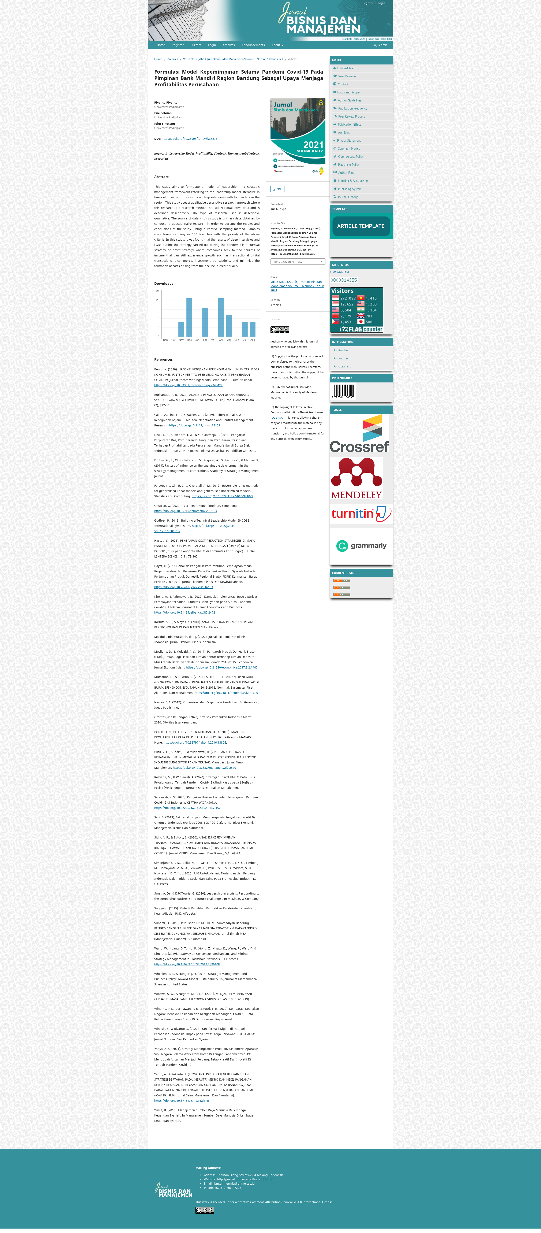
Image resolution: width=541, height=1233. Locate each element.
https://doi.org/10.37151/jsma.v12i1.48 (182, 1101)
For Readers (340, 350)
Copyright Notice (349, 148)
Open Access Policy (350, 156)
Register (178, 45)
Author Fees (346, 172)
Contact (343, 84)
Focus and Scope (348, 92)
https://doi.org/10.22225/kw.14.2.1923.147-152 (187, 808)
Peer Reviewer (347, 76)
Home (161, 45)
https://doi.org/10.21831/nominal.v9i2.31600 (226, 693)
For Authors (340, 358)
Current (195, 45)
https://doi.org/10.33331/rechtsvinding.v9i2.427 (188, 385)
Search (382, 45)
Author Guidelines (349, 100)
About (276, 45)
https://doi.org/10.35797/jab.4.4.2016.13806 (195, 742)
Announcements (253, 45)
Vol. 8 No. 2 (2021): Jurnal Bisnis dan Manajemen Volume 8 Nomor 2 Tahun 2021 (233, 59)
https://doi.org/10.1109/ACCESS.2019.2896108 (187, 964)
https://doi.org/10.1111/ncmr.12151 (194, 425)
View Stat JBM (339, 272)
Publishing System (350, 189)
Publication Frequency (352, 108)
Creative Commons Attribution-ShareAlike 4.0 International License (285, 1202)
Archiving (344, 132)
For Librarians (342, 366)
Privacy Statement (349, 140)
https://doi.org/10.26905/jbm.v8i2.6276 (189, 139)
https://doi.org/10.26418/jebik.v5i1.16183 (183, 587)
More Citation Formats (287, 261)
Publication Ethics (349, 124)
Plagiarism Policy (348, 164)
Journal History (348, 197)
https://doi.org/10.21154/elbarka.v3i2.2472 (184, 612)
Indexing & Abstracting (353, 180)
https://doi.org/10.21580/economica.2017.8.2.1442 (222, 667)
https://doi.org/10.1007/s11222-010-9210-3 (222, 496)
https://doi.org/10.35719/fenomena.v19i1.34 (185, 511)
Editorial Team (346, 68)
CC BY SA (277, 417)
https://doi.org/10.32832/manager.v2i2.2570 (204, 768)
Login (212, 45)
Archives (229, 45)
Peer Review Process (351, 116)
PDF (278, 189)
